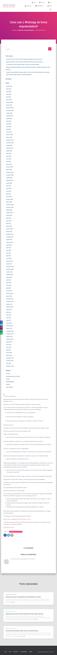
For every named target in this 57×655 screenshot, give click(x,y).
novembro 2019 (9, 301)
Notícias (8, 384)
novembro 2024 (9, 142)
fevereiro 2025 (9, 134)
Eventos (42, 2)
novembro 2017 (9, 360)
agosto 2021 (9, 245)
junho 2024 (8, 156)
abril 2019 (8, 320)
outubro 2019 (9, 304)
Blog (51, 2)
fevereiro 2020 (9, 293)
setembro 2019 (9, 306)
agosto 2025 (9, 118)
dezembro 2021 (9, 234)
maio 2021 (8, 253)
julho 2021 (8, 247)
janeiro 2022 (9, 231)
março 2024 (9, 164)
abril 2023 (8, 193)
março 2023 (9, 196)
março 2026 (9, 99)
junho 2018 (8, 344)
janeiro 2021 (9, 263)
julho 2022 (8, 218)
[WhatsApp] (1, 333)
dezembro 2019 (9, 298)
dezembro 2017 (9, 358)
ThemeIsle (51, 651)
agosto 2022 (9, 215)
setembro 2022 (9, 212)
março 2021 (9, 258)
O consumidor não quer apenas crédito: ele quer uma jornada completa (22, 64)
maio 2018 (8, 347)
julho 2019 (8, 312)
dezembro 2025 (9, 107)
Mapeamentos (40, 5)
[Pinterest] (1, 327)
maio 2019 (8, 317)
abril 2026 (8, 97)
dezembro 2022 (9, 204)
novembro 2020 (9, 269)
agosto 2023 (9, 183)
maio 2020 (8, 285)
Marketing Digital (10, 381)
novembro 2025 (9, 110)
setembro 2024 (9, 148)
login (21, 558)
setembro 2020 (9, 274)
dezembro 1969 (9, 366)
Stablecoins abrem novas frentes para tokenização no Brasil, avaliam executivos (24, 61)
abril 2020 (8, 288)
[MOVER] (9, 5)
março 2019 (9, 323)
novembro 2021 (9, 237)
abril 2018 (8, 350)
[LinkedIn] (1, 330)
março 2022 (9, 226)
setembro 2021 (9, 242)
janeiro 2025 (9, 137)
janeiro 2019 (9, 328)
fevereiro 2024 (9, 166)
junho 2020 (8, 282)
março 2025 (9, 132)
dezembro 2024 (9, 140)
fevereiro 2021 (9, 261)
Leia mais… (13, 602)
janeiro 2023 (9, 202)
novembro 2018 (9, 333)
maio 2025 (8, 126)
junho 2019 (8, 315)
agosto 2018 (9, 341)
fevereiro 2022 (9, 228)
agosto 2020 (9, 277)
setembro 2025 (9, 115)
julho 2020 (8, 280)
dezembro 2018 (9, 331)
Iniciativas (28, 5)
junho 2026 (8, 91)
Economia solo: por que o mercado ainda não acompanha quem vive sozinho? (24, 59)
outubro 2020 (9, 272)
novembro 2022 (9, 207)
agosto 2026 (9, 86)
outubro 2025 (9, 113)
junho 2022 (8, 220)
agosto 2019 (9, 309)
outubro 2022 (9, 210)
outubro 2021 (9, 239)
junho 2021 (8, 250)
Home (34, 2)
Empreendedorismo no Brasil (13, 376)
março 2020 (9, 290)
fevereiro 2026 (9, 102)
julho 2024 (8, 153)
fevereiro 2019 (9, 325)
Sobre (50, 5)
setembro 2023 (9, 180)
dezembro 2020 (9, 266)
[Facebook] (1, 322)
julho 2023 (8, 185)
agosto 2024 (9, 150)
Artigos (8, 373)
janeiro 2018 (9, 355)
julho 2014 (8, 363)
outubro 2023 (9, 177)
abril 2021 (8, 255)
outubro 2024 (9, 145)
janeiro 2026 (9, 105)
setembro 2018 (9, 339)
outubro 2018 (9, 336)
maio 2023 (8, 191)
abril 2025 (8, 129)
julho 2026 (8, 88)
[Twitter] (1, 324)
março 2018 (9, 352)
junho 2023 (8, 188)
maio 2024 (8, 158)
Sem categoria (9, 387)
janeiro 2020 (9, 296)
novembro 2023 (9, 175)
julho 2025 (8, 121)
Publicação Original (8, 527)
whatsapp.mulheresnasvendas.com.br (20, 519)
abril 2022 (8, 223)
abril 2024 (8, 161)
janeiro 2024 (9, 169)
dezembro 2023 (9, 172)
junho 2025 (8, 123)
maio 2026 (8, 94)
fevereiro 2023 (9, 199)
